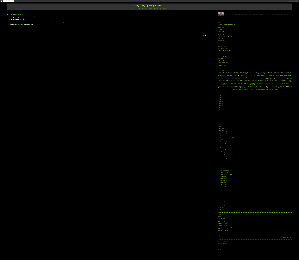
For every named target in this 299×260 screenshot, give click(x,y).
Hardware (289, 78)
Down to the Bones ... (149, 6)
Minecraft (264, 81)
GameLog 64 (223, 176)
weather (241, 89)
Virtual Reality (267, 87)
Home (106, 38)
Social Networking (234, 86)
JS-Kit (221, 139)
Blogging (228, 73)
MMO (268, 81)
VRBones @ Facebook (223, 223)
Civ (280, 73)
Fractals (245, 78)
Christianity (276, 73)
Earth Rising (220, 58)
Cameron (250, 73)
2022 (220, 103)
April (221, 199)
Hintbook (233, 80)
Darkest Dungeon (283, 75)
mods (275, 81)
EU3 (261, 77)
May (221, 197)
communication (229, 75)
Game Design (261, 78)
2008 (220, 130)
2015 (220, 116)
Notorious (220, 33)
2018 (220, 110)
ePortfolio (257, 77)
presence (286, 83)
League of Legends (225, 81)
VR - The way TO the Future (224, 26)
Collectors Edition (221, 75)
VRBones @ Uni (221, 221)
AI (243, 72)
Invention (257, 80)
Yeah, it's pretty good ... (225, 147)
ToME (284, 86)
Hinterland (237, 80)
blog (225, 73)
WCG (237, 89)
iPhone (261, 80)
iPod (265, 80)
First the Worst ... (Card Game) (225, 36)
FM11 (239, 78)
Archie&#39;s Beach (265, 72)
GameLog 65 (223, 166)
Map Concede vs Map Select (224, 50)
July (221, 193)
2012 (220, 122)
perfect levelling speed (34, 17)
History (241, 80)
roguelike (281, 84)
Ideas (249, 80)
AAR (223, 72)
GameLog (268, 78)
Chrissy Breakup (224, 135)
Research (272, 84)
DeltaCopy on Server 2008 (226, 174)
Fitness (226, 78)
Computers (248, 75)
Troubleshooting (244, 87)
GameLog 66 (223, 154)
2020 (220, 105)
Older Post (203, 38)
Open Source (252, 83)
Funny (249, 78)
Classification (288, 73)
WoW (273, 89)
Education (238, 77)
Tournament (289, 86)
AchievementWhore (229, 72)
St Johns (247, 86)
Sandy (219, 86)
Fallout (275, 77)
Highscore (228, 80)
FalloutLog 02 (223, 182)
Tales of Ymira (221, 60)
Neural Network (234, 83)
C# (246, 73)
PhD (257, 83)
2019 (220, 108)
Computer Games (239, 75)
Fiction (279, 77)
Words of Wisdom (261, 89)
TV (249, 87)
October (222, 186)
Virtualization (273, 87)
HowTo (245, 80)
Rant (259, 84)
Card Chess (220, 29)
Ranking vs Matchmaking (223, 48)
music (287, 81)
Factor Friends (221, 31)
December (222, 131)
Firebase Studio (288, 77)
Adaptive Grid (236, 72)
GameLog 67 (223, 143)
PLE (272, 83)
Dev (220, 77)
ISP (267, 80)
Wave (234, 89)
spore (240, 86)
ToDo (281, 86)
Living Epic (222, 168)
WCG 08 (222, 160)
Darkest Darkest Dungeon (274, 75)
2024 (220, 99)
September (223, 189)
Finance (282, 77)
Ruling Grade (221, 40)
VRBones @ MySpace (223, 225)
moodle (278, 81)
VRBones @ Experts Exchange (225, 227)
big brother (221, 73)
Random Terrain (253, 84)
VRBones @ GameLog (223, 230)
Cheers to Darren (224, 149)
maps (252, 81)
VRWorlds (279, 87)
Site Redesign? (223, 156)
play (269, 83)
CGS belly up (223, 152)
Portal (282, 83)
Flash (230, 78)
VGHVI (258, 87)
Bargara (282, 72)
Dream (223, 77)
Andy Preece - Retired (223, 63)
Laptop (289, 80)
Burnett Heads (237, 73)
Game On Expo (223, 158)
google (282, 78)
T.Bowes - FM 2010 (222, 56)
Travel (238, 87)
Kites (279, 80)
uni (255, 87)
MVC (291, 81)
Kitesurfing (284, 80)
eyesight (264, 77)
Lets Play (243, 81)
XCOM (276, 89)
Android (257, 72)
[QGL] (220, 72)
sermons (224, 86)
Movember (283, 81)
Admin (241, 72)
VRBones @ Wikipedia (223, 228)
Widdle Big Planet (224, 172)
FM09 (236, 78)
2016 (220, 114)
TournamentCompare (223, 87)
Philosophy (261, 83)
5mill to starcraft (224, 162)
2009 (220, 128)
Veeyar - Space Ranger (223, 62)
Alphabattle (247, 72)
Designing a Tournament (223, 46)
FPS (242, 78)
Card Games (258, 73)
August (222, 191)
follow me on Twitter (287, 237)
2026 (220, 95)
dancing (266, 75)
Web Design (246, 89)
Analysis (252, 72)
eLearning (244, 77)
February (222, 203)
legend (239, 81)
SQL (243, 86)
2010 (220, 126)
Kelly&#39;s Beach (273, 80)
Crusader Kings (260, 75)
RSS (204, 35)
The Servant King (224, 184)
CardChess (264, 73)
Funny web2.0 (254, 78)
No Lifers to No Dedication (15, 15)
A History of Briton (222, 65)
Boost (232, 73)
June (221, 195)
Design (290, 75)
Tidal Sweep (220, 38)
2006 (220, 209)
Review (276, 84)
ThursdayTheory (275, 86)
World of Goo (268, 89)
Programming (223, 84)
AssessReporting (276, 72)
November (222, 134)
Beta (290, 72)
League (219, 81)
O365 (248, 83)
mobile (271, 81)
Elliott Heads (251, 77)
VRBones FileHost (222, 220)
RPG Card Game (222, 27)
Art (271, 72)
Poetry (275, 83)
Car (253, 73)
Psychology (239, 84)
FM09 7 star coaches (225, 170)
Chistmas (270, 73)
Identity (252, 80)
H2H (285, 78)
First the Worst (221, 78)
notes (239, 83)
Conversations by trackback (226, 145)
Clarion (283, 73)
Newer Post (9, 38)
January (222, 205)
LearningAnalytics (234, 81)
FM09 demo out (224, 180)
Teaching (265, 86)
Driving (227, 77)
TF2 (270, 86)
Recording (263, 84)
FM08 (233, 78)
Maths (256, 81)
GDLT (274, 78)
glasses (278, 78)
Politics (279, 83)
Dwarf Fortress (232, 77)
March (222, 201)
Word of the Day (253, 89)
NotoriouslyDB (221, 34)
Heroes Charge (222, 80)
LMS (249, 81)
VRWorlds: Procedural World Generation (227, 24)
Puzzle (243, 84)
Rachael (247, 84)
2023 (220, 101)
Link (247, 81)
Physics (266, 83)
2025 (220, 97)
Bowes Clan (220, 216)
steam (261, 86)
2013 (220, 120)
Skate (228, 86)
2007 (220, 207)
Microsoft (260, 81)
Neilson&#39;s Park (226, 83)
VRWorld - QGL (221, 218)
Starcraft (256, 86)
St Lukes (252, 86)
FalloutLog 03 (223, 178)
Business (242, 73)
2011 (220, 124)
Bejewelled (287, 72)
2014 (220, 118)
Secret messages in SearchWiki (227, 137)
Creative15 (253, 75)
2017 (220, 112)
